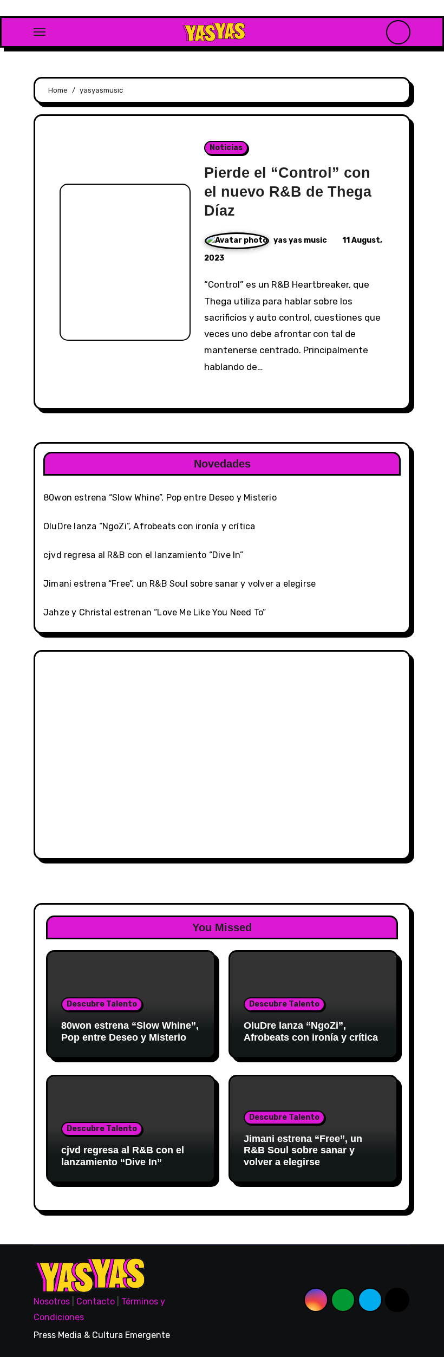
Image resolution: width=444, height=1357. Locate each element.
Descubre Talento (102, 1004)
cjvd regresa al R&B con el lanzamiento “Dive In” (143, 555)
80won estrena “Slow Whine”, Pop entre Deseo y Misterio (160, 497)
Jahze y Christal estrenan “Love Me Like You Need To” (154, 612)
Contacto (95, 1301)
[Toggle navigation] (39, 32)
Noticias (226, 147)
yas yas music (301, 240)
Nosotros (52, 1301)
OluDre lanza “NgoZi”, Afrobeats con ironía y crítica (149, 526)
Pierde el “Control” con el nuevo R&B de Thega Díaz (287, 192)
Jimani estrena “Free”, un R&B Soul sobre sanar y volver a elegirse (179, 584)
